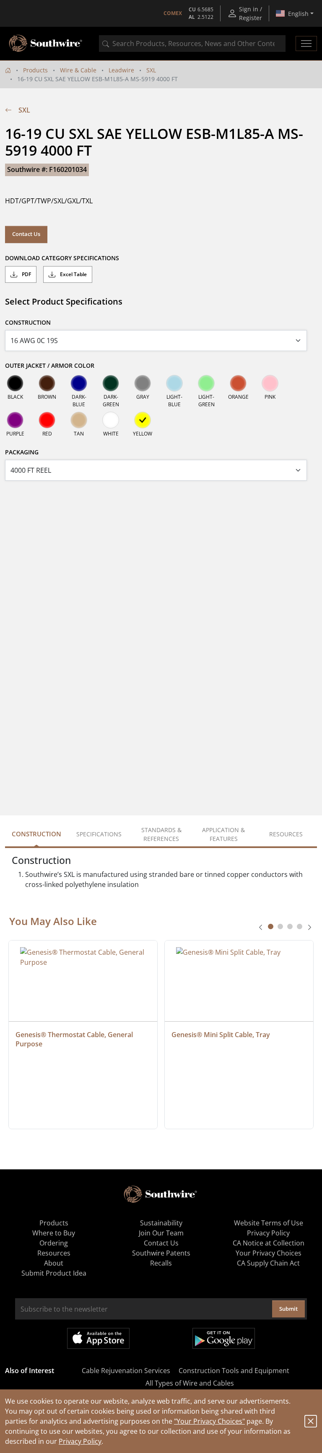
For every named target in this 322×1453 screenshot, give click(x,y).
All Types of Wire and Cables (189, 1383)
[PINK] (270, 383)
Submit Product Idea (53, 1273)
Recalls (161, 1263)
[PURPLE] (15, 420)
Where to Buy (53, 1233)
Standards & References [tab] (161, 834)
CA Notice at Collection (268, 1243)
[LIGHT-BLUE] (174, 383)
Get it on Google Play (223, 1338)
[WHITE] (111, 420)
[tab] (270, 926)
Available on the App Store (98, 1338)
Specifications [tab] (99, 834)
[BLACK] (15, 383)
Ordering (53, 1243)
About (53, 1263)
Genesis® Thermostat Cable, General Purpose (75, 1039)
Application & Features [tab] (223, 834)
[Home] (8, 70)
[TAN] (79, 420)
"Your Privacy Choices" (209, 1421)
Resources (53, 1253)
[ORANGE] (238, 383)
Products (35, 70)
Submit (288, 1308)
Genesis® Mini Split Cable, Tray (220, 1034)
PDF (26, 274)
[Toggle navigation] (306, 43)
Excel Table (73, 274)
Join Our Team (161, 1233)
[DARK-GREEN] (111, 383)
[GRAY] (142, 383)
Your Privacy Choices (268, 1253)
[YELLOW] (142, 420)
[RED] (47, 420)
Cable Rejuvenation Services (126, 1370)
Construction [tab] (36, 834)
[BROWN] (47, 383)
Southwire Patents (161, 1253)
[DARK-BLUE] (79, 383)
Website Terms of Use (268, 1222)
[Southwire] (46, 43)
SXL (151, 70)
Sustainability (161, 1222)
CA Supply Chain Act (268, 1263)
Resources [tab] (286, 834)
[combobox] (192, 43)
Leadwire (121, 70)
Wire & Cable (78, 70)
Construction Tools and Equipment (234, 1370)
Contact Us (26, 234)
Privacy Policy (80, 1441)
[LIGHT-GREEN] (206, 383)
